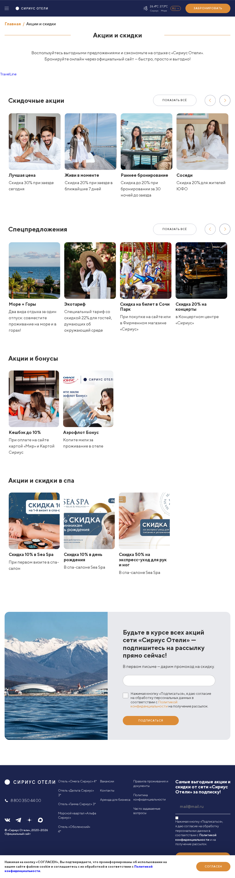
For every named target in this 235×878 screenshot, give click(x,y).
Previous (210, 100)
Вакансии (107, 781)
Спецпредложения (37, 229)
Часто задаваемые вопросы (146, 811)
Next (224, 100)
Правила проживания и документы (150, 783)
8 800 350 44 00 (26, 800)
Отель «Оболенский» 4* (74, 829)
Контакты (107, 790)
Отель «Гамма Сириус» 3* (77, 804)
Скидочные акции (36, 100)
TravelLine (8, 74)
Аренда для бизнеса (115, 799)
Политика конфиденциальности (149, 797)
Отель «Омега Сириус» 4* (77, 781)
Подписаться (150, 720)
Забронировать (208, 8)
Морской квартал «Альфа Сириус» (77, 815)
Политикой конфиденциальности (154, 704)
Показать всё (174, 100)
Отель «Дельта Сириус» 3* (76, 793)
